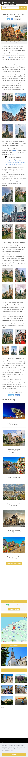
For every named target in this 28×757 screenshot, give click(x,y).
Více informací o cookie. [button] (8, 750)
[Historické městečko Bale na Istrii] (7, 678)
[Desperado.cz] (8, 2)
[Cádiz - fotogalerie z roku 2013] (21, 689)
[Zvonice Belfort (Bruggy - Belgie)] (14, 350)
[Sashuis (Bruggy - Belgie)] (7, 336)
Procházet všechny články (13, 563)
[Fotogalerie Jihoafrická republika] (21, 678)
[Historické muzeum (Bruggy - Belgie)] (7, 194)
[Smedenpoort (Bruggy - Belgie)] (22, 350)
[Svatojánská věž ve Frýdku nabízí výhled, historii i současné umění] (14, 656)
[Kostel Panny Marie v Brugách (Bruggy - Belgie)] (7, 291)
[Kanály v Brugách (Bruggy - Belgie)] (7, 231)
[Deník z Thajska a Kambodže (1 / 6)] (21, 700)
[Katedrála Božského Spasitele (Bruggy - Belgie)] (20, 275)
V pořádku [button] (14, 754)
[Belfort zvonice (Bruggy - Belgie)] (7, 131)
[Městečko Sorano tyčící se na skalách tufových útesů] (7, 700)
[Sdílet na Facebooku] (12, 19)
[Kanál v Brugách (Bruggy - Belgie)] (20, 194)
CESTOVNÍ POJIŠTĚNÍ (6, 739)
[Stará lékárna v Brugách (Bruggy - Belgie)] (20, 336)
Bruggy (14, 150)
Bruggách (8, 57)
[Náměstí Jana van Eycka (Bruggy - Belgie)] (20, 291)
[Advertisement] (14, 583)
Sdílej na (10, 395)
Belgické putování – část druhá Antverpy (15, 162)
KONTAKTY (15, 739)
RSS (2, 742)
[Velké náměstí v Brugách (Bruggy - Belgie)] (20, 97)
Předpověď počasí (13, 609)
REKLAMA (22, 739)
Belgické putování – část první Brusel (14, 160)
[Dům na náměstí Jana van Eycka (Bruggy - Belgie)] (20, 131)
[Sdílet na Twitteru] (8, 19)
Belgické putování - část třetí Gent (14, 164)
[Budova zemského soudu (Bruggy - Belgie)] (7, 97)
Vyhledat (22, 7)
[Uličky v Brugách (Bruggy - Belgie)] (5, 350)
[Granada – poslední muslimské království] (7, 689)
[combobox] (10, 7)
